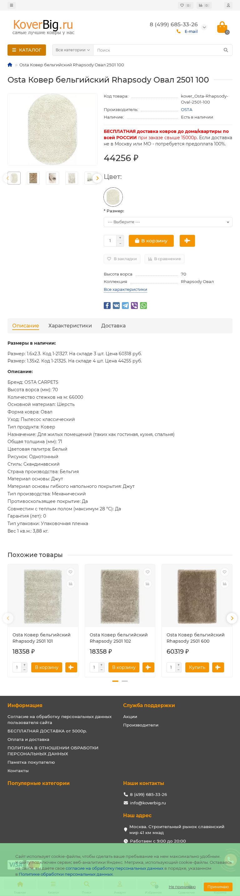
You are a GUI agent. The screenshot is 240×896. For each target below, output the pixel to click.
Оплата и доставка (28, 739)
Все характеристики (125, 289)
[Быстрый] (187, 241)
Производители (140, 724)
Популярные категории (39, 783)
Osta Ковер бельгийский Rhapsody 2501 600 (196, 638)
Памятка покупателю (31, 762)
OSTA (186, 109)
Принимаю (218, 886)
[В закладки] (70, 572)
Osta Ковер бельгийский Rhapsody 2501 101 (41, 638)
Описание (25, 325)
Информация (25, 705)
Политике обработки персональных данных (66, 874)
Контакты (18, 770)
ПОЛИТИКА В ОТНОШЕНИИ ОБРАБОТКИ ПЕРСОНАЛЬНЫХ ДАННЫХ (53, 750)
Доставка (113, 325)
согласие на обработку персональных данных (114, 868)
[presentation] (7, 178)
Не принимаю (182, 886)
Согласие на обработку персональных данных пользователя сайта (60, 719)
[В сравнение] (70, 584)
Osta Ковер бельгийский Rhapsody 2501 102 (119, 638)
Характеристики (70, 325)
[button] (115, 681)
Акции (130, 716)
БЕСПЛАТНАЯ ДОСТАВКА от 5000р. (47, 730)
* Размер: (114, 210)
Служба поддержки (149, 705)
